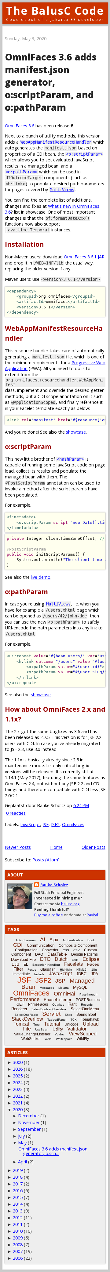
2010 (18, 1231)
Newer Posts (18, 847)
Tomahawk (90, 1019)
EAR (75, 959)
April (22, 1162)
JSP (60, 981)
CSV (76, 950)
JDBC (81, 974)
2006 (18, 1258)
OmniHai (64, 994)
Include (39, 974)
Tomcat (21, 1023)
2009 (18, 1238)
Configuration (26, 950)
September (29, 1129)
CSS (66, 950)
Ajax (54, 939)
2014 (18, 1204)
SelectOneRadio (26, 1014)
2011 (18, 1224)
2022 (18, 1096)
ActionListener (26, 940)
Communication (40, 945)
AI (42, 939)
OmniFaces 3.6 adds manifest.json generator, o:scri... (52, 1151)
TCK (74, 1019)
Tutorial (52, 1023)
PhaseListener (58, 999)
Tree (36, 1024)
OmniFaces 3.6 (19, 126)
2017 (18, 1184)
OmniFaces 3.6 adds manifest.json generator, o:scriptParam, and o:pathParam (51, 82)
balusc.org (70, 904)
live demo (40, 577)
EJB (15, 964)
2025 (18, 1076)
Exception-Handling (46, 964)
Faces (93, 964)
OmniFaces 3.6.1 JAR (84, 257)
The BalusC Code (55, 10)
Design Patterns (84, 954)
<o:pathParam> (21, 171)
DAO (39, 954)
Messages (47, 987)
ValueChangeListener (32, 1034)
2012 (18, 1217)
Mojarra (63, 987)
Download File (23, 959)
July (21, 1136)
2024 (18, 1082)
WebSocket (30, 1039)
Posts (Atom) (46, 860)
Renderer (19, 1009)
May (22, 1143)
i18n (94, 969)
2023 (18, 1089)
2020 (18, 1109)
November (28, 1122)
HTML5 (81, 969)
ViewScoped (83, 1033)
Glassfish (48, 969)
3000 (18, 1062)
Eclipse (90, 959)
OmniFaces (73, 824)
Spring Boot (86, 1014)
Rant (72, 1004)
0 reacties (16, 813)
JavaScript (30, 824)
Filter (18, 969)
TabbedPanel (56, 1019)
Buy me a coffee (48, 915)
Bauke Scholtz (54, 884)
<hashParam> (70, 459)
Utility (58, 1028)
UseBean (41, 1029)
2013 (18, 1211)
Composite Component (78, 945)
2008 (18, 1244)
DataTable (57, 954)
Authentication (73, 940)
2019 (18, 1170)
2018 (18, 1177)
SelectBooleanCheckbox (48, 1009)
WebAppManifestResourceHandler (55, 142)
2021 (18, 1103)
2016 (18, 1190)
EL (26, 964)
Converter (50, 950)
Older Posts (93, 847)
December (28, 1116)
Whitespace (64, 1039)
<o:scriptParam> (84, 154)
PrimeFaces (38, 1004)
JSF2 (55, 824)
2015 (18, 1197)
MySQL (80, 987)
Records (87, 1004)
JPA (94, 973)
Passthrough (88, 994)
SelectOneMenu (85, 1009)
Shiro (68, 1014)
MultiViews (62, 189)
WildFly (83, 1039)
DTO (45, 959)
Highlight (66, 969)
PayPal (92, 915)
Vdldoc (59, 1034)
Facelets (73, 964)
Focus (32, 969)
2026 (18, 1069)
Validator (76, 1028)
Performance (24, 999)
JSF (45, 824)
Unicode (71, 1024)
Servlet (51, 1014)
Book (91, 940)
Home (56, 847)
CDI (18, 945)
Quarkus (58, 1004)
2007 (18, 1251)
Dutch (61, 959)
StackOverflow (27, 1019)
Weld (48, 1039)
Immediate (21, 974)
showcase (76, 432)
